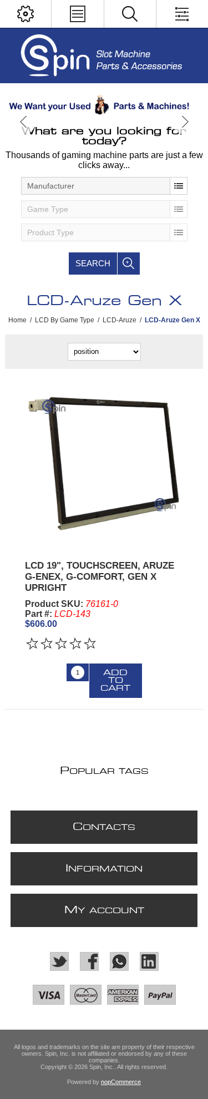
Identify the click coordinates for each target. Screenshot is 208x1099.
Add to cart (115, 680)
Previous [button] (23, 121)
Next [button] (184, 121)
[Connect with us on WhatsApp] (119, 961)
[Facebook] (89, 961)
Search (92, 263)
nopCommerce (121, 1081)
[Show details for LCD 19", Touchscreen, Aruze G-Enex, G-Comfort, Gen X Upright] (104, 465)
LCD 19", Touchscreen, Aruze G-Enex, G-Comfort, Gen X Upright (99, 576)
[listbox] (104, 186)
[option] (104, 104)
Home (17, 320)
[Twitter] (59, 961)
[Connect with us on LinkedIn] (149, 961)
